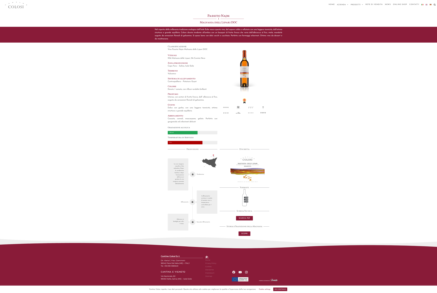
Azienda (341, 5)
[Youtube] (240, 272)
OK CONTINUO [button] (280, 289)
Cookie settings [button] (264, 289)
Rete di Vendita (374, 4)
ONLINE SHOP (400, 4)
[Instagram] (246, 272)
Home (332, 4)
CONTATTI (414, 4)
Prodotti (356, 5)
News (388, 4)
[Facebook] (234, 272)
